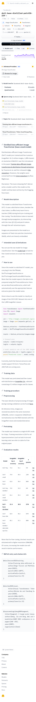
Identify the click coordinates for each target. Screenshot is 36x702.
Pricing (4, 687)
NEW (19, 66)
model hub (21, 251)
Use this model (16, 44)
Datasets (5, 680)
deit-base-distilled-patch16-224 (17, 14)
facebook (6, 10)
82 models (31, 87)
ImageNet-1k (20, 381)
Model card (8, 48)
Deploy (18, 37)
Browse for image (11, 73)
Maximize (31, 77)
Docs (3, 690)
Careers (4, 667)
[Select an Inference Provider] (32, 66)
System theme (8, 650)
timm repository (22, 176)
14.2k (26, 19)
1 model (32, 90)
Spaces (4, 683)
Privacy (4, 661)
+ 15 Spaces (5, 113)
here (31, 404)
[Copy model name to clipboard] (6, 15)
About (4, 664)
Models (4, 677)
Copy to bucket (19, 40)
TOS (3, 658)
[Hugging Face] (3, 695)
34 (8, 19)
